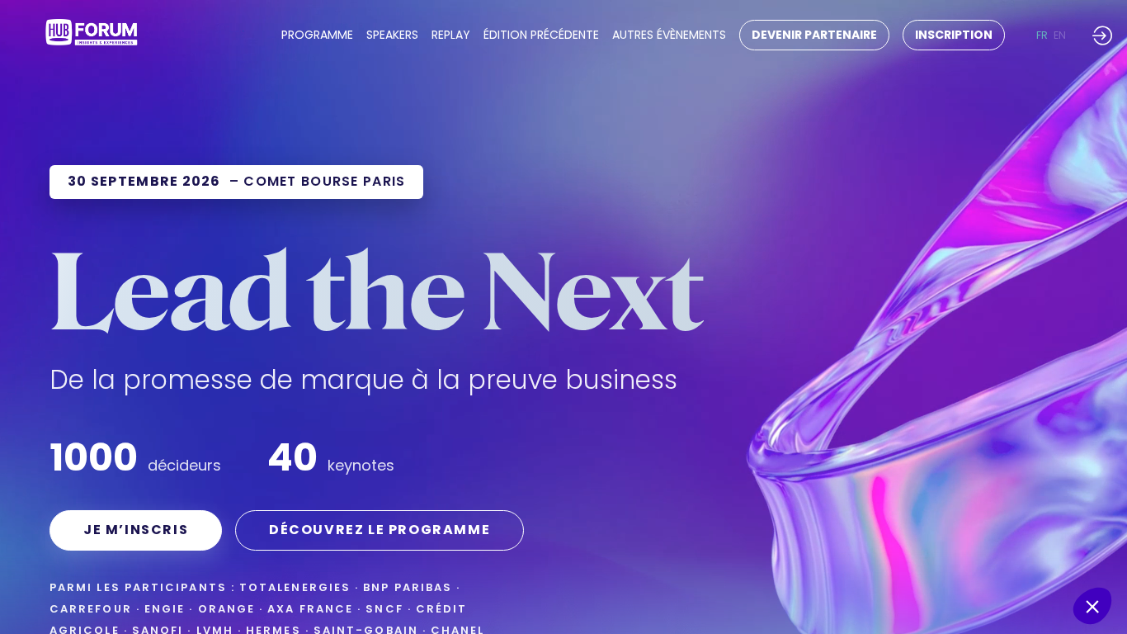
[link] (317, 35)
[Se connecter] (1102, 35)
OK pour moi (1053, 550)
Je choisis (937, 550)
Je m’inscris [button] (135, 529)
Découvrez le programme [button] (379, 529)
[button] (814, 35)
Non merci (821, 550)
